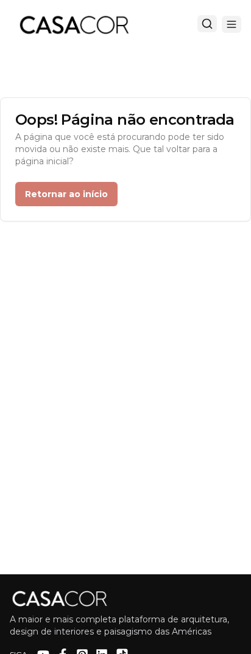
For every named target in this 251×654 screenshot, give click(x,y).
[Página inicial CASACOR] (74, 24)
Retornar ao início (66, 194)
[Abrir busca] (207, 23)
